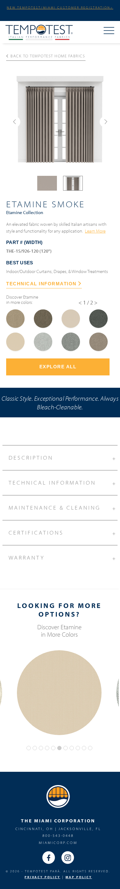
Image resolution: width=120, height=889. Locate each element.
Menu (109, 31)
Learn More (95, 231)
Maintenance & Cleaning (63, 507)
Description (63, 457)
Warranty (63, 557)
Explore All (58, 366)
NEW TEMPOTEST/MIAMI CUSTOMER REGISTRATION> (60, 7)
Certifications (63, 532)
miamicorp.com (58, 842)
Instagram (67, 857)
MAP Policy (79, 877)
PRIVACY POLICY (42, 877)
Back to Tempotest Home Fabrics (47, 55)
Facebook (48, 857)
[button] (14, 121)
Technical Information (63, 482)
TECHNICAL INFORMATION (41, 283)
